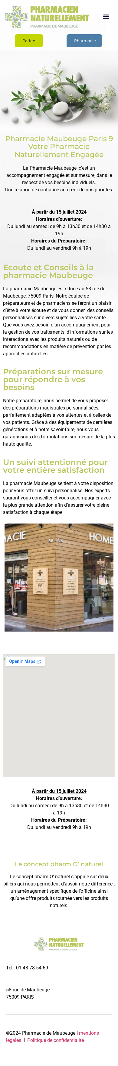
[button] (106, 17)
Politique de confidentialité (55, 1040)
